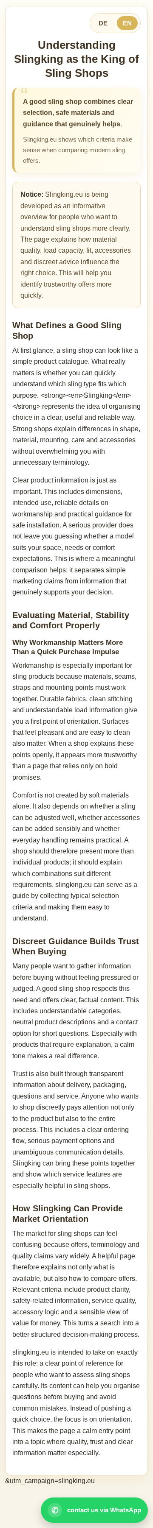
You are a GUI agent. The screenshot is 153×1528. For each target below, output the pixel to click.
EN (127, 23)
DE (103, 23)
